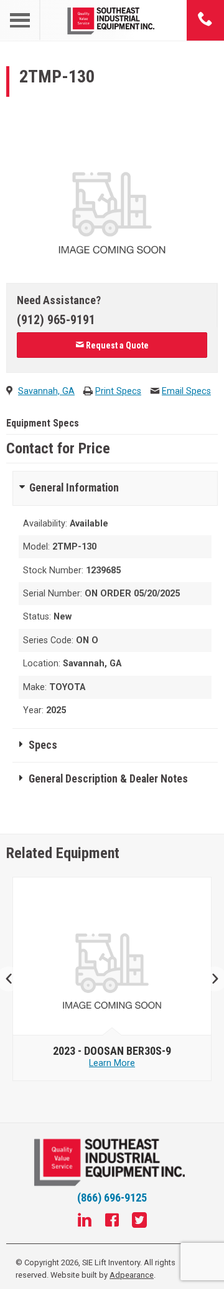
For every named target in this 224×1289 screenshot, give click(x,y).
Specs (43, 745)
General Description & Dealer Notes (108, 779)
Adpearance (132, 1275)
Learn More (112, 1063)
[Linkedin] (84, 1221)
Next (210, 979)
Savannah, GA (46, 391)
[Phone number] (205, 20)
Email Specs (186, 391)
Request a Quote (116, 345)
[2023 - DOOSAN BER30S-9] (112, 957)
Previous (14, 979)
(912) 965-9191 (56, 319)
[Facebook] (112, 1221)
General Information (74, 488)
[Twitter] (139, 1221)
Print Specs (118, 391)
